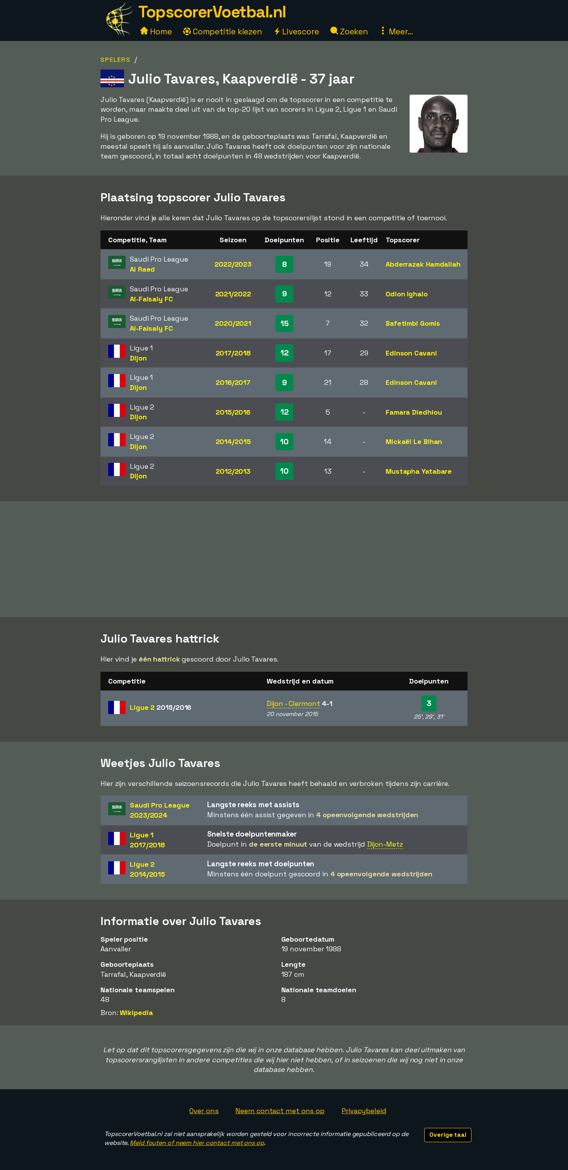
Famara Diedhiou (414, 412)
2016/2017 (233, 382)
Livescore (299, 31)
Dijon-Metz (385, 844)
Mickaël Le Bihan (414, 441)
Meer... (400, 31)
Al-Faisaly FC (151, 298)
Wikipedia (136, 1012)
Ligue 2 (160, 707)
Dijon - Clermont (293, 703)
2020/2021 (233, 323)
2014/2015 (233, 441)
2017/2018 (233, 353)
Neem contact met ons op (280, 1110)
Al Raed (142, 269)
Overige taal (447, 1135)
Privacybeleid (364, 1110)
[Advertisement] (284, 559)
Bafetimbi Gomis (413, 323)
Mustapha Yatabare (419, 471)
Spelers (115, 60)
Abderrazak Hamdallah (423, 264)
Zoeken (353, 31)
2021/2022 (233, 293)
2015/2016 (233, 412)
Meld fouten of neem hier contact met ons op (197, 1143)
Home (160, 31)
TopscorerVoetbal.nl (212, 12)
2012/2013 (233, 471)
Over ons (203, 1110)
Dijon (138, 358)
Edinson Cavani (411, 353)
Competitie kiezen (226, 31)
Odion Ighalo (407, 293)
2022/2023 (233, 264)
